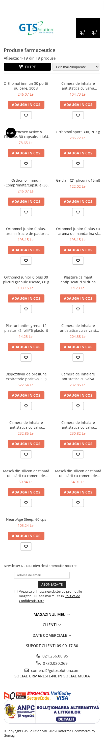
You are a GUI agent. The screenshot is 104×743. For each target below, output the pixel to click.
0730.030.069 (55, 663)
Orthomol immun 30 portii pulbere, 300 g (26, 86)
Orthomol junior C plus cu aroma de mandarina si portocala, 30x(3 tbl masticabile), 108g (78, 231)
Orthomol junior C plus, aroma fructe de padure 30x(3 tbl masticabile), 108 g (26, 231)
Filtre (29, 66)
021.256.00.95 (54, 655)
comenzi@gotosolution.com (55, 670)
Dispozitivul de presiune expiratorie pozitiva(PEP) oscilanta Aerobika (26, 376)
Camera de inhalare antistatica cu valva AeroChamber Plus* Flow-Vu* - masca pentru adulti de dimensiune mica (26, 425)
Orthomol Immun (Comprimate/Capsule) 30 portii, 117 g (26, 182)
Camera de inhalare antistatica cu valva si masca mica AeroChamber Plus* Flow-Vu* (78, 328)
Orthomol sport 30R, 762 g (78, 131)
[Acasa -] (36, 28)
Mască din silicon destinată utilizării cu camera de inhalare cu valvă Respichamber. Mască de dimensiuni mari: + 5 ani (78, 473)
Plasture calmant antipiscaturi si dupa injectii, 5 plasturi (78, 279)
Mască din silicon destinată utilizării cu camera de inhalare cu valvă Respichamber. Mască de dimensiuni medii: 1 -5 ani (26, 473)
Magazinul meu (50, 614)
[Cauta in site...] (94, 43)
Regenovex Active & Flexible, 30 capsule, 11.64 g (26, 134)
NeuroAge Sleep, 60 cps (26, 519)
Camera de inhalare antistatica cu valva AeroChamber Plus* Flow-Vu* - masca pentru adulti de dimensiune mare (78, 376)
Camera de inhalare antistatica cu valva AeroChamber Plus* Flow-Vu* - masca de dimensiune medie (78, 425)
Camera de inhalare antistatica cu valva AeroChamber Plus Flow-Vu (78, 86)
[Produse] (83, 24)
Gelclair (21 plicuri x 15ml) (78, 180)
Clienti (50, 624)
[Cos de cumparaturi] (82, 43)
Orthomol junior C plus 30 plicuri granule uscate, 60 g (26, 279)
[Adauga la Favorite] (26, 115)
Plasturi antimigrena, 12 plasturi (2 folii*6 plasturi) (26, 328)
